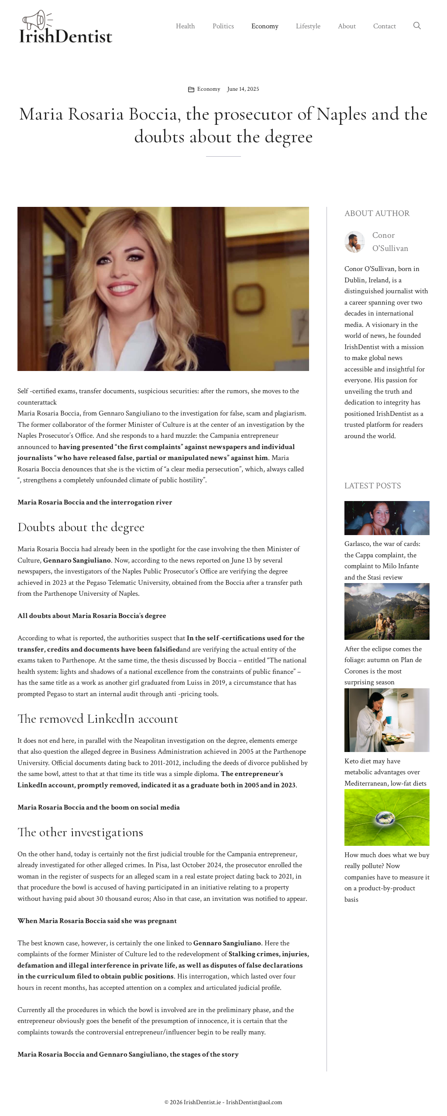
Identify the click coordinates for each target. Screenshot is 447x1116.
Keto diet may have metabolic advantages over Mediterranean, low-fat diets (385, 772)
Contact (384, 26)
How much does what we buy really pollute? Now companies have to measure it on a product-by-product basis (387, 877)
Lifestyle (308, 26)
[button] (417, 26)
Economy (265, 26)
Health (185, 26)
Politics (223, 26)
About (347, 26)
